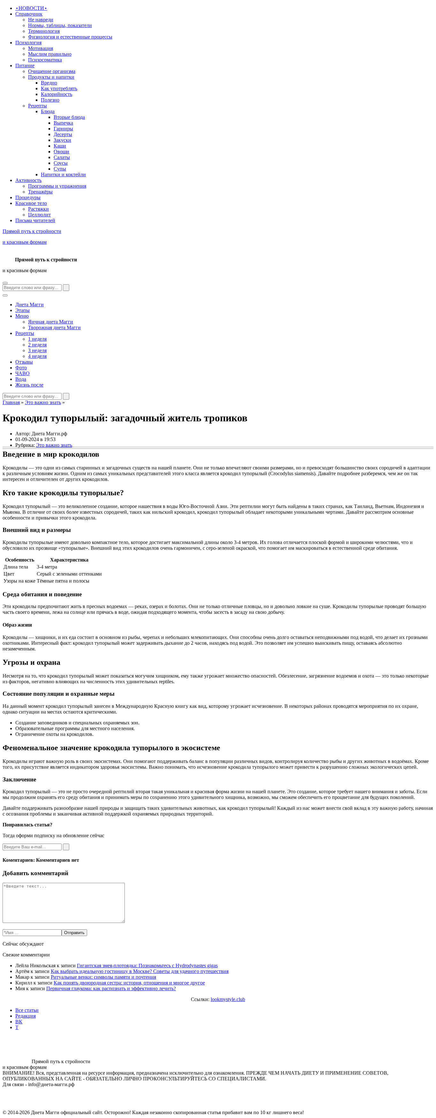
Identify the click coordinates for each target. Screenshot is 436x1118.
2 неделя (37, 344)
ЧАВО (22, 373)
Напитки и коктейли (63, 174)
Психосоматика (45, 59)
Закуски (62, 140)
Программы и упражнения (57, 186)
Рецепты (37, 105)
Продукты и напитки (51, 77)
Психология (28, 42)
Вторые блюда (69, 117)
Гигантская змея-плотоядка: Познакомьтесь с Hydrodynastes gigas (147, 965)
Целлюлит (39, 214)
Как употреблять (59, 88)
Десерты (63, 134)
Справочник (28, 14)
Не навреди (40, 19)
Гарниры (63, 128)
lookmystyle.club (228, 999)
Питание (24, 65)
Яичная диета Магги (50, 321)
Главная (11, 402)
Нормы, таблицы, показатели (60, 25)
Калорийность (56, 94)
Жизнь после (29, 385)
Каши (60, 146)
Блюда (48, 111)
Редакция (25, 1016)
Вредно (49, 82)
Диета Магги (29, 304)
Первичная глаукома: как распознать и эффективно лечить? (111, 988)
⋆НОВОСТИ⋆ (31, 8)
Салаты (62, 157)
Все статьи (27, 1010)
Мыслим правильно (49, 54)
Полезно (50, 100)
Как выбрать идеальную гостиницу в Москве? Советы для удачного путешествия (140, 971)
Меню (22, 316)
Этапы (22, 310)
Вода (20, 379)
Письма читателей (35, 220)
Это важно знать (43, 402)
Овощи (61, 151)
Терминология (44, 31)
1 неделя (37, 339)
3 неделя (37, 350)
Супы (60, 168)
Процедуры (28, 197)
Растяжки (38, 209)
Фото (21, 367)
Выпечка (63, 123)
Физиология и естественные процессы (70, 37)
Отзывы (24, 362)
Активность (28, 180)
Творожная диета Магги (54, 327)
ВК (18, 1021)
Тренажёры (40, 191)
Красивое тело (31, 203)
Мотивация (40, 48)
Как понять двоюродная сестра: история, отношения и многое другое (129, 982)
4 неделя (37, 356)
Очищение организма (51, 71)
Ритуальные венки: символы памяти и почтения (103, 977)
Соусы (61, 163)
